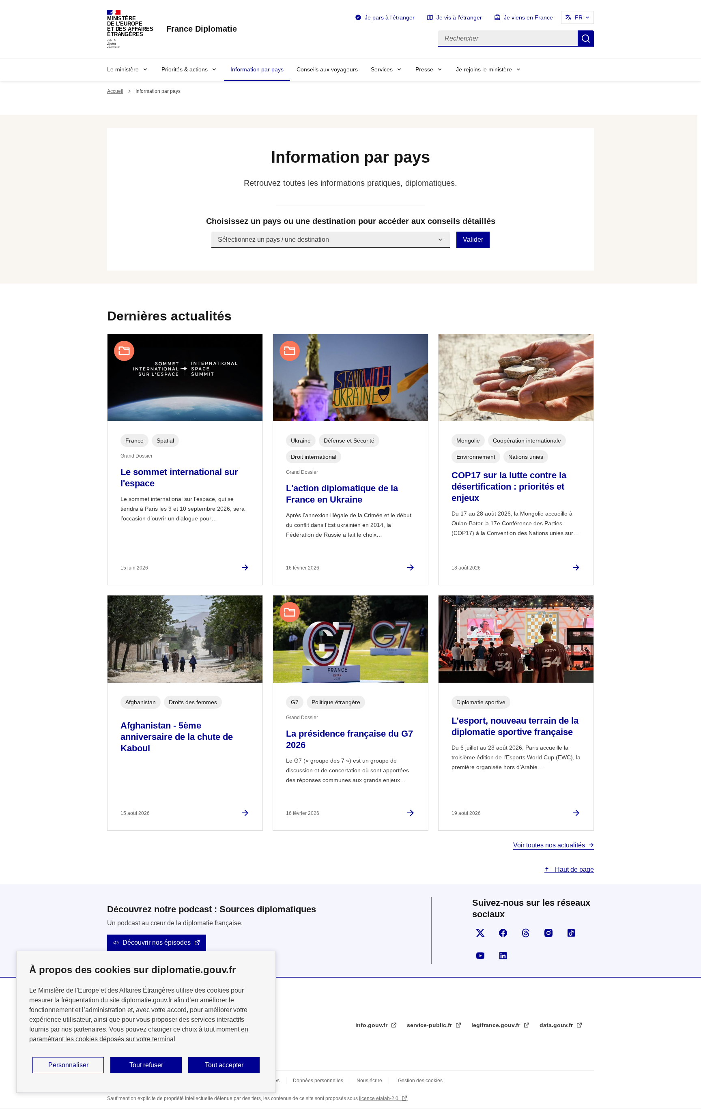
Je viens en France (528, 17)
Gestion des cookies (420, 1080)
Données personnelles (318, 1080)
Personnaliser (68, 1065)
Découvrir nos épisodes (157, 942)
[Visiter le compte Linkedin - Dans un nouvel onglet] (503, 956)
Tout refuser (146, 1065)
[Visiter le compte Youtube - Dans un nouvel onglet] (480, 956)
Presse (424, 69)
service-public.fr (430, 1025)
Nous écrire (369, 1080)
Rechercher (586, 38)
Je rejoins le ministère (484, 69)
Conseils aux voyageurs (327, 69)
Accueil (115, 91)
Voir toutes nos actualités (549, 845)
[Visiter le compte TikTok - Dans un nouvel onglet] (571, 933)
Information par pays (257, 69)
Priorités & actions (184, 69)
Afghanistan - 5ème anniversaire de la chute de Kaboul (176, 736)
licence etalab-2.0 (379, 1098)
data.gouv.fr (557, 1025)
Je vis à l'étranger (459, 17)
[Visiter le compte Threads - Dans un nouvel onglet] (526, 933)
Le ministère (123, 69)
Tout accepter (224, 1065)
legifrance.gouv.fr (496, 1025)
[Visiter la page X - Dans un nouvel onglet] (480, 933)
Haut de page (573, 869)
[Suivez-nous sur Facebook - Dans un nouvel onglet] (503, 933)
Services (382, 69)
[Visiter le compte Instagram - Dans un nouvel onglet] (548, 933)
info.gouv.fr (372, 1025)
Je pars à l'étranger (390, 17)
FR (579, 17)
